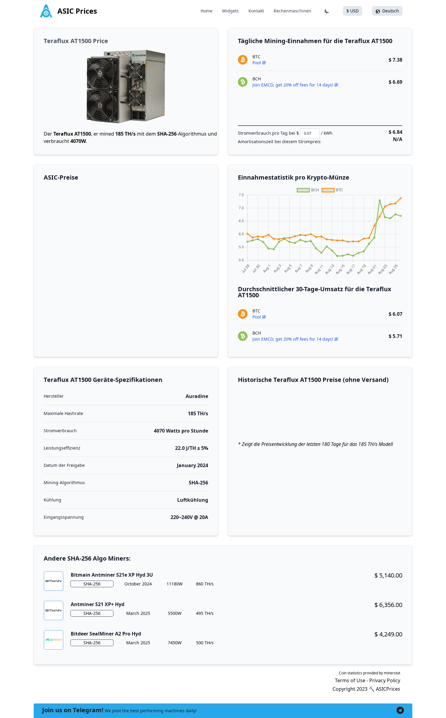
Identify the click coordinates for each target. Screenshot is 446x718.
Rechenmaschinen (292, 11)
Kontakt (256, 11)
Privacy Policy (384, 680)
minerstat (392, 673)
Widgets (230, 11)
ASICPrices (388, 689)
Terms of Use (350, 680)
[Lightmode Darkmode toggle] (327, 11)
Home (206, 11)
